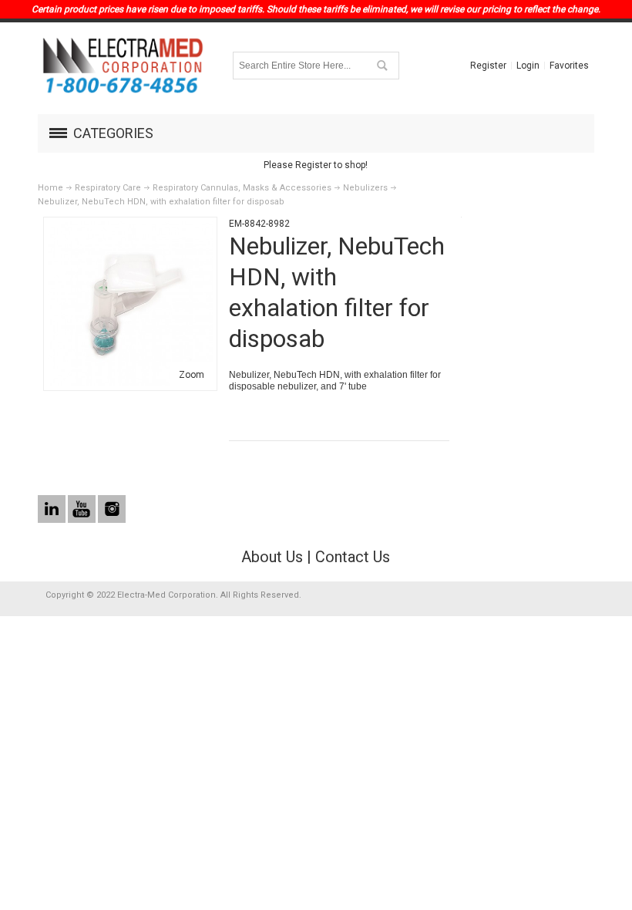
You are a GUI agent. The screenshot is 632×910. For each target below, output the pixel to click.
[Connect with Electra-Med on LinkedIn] (53, 509)
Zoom (191, 374)
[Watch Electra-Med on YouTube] (83, 509)
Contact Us (352, 557)
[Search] (381, 65)
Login (528, 65)
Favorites (569, 65)
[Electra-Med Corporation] (122, 65)
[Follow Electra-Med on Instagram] (112, 509)
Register (488, 65)
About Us (272, 557)
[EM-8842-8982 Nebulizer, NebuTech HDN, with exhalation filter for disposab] (130, 228)
